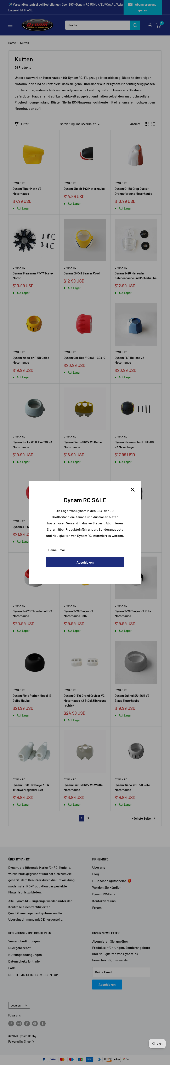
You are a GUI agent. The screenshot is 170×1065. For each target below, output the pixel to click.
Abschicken (85, 562)
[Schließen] (133, 489)
